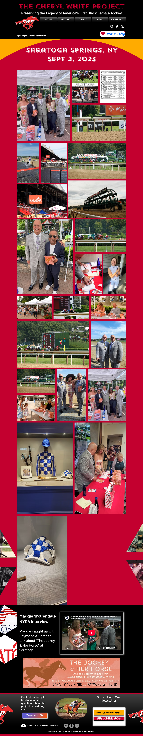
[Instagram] (111, 26)
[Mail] (23, 725)
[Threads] (77, 726)
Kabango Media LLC (88, 731)
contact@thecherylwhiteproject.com (42, 726)
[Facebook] (117, 26)
